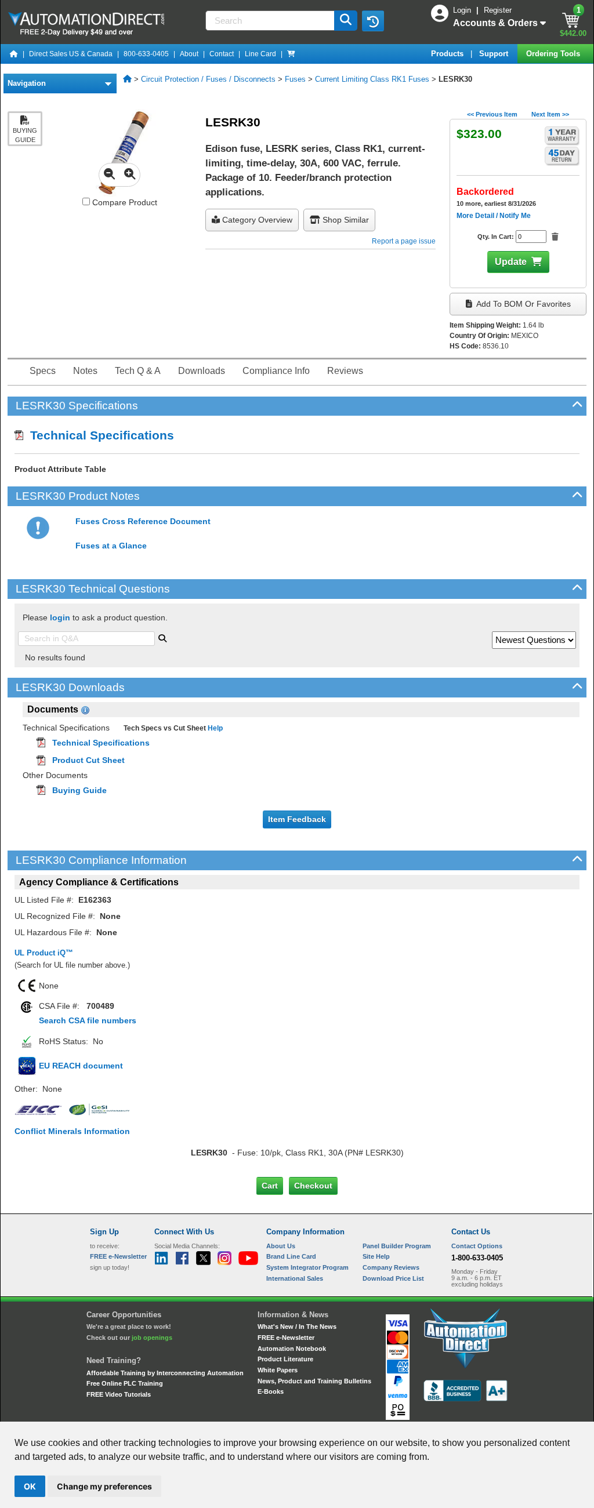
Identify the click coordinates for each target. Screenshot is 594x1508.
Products (448, 53)
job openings (152, 1337)
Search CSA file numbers (87, 1020)
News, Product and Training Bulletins (314, 1381)
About (189, 54)
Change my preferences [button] (104, 1486)
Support (494, 53)
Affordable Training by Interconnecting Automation (165, 1372)
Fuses (295, 79)
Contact (221, 54)
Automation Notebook (292, 1348)
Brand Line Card (291, 1256)
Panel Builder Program (397, 1245)
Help (214, 728)
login (60, 617)
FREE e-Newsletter (286, 1337)
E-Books (271, 1391)
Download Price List (393, 1278)
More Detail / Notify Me (494, 216)
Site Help (376, 1256)
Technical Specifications (98, 435)
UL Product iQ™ (44, 953)
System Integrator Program (307, 1267)
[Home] (14, 54)
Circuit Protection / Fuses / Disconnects (208, 79)
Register (498, 10)
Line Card (260, 54)
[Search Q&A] (162, 637)
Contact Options (476, 1245)
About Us (280, 1245)
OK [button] (30, 1486)
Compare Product (123, 202)
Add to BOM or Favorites (523, 303)
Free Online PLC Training (124, 1383)
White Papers (278, 1370)
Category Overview (256, 219)
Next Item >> (550, 114)
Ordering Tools (554, 53)
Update (511, 262)
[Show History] (373, 20)
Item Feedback (297, 819)
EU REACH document (81, 1065)
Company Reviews (391, 1267)
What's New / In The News (297, 1326)
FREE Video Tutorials (118, 1394)
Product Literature (285, 1359)
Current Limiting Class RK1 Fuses (372, 79)
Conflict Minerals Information (72, 1131)
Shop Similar (344, 219)
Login (463, 10)
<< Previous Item (492, 114)
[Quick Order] (291, 54)
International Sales (294, 1278)
